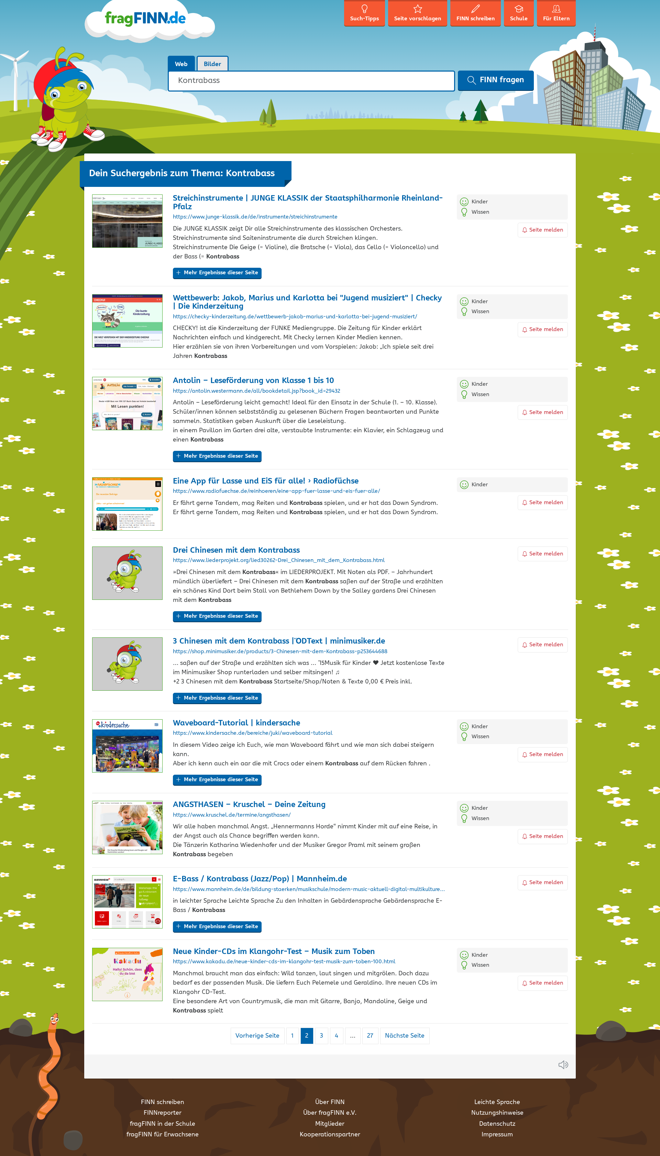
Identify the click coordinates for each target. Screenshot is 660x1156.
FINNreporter (163, 1113)
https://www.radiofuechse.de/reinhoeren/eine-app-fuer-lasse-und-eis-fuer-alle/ (276, 491)
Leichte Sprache (497, 1102)
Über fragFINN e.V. (329, 1113)
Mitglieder (329, 1124)
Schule (519, 18)
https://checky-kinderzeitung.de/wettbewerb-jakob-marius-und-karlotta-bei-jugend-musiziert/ (295, 317)
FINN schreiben (162, 1102)
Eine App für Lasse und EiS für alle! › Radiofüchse (266, 481)
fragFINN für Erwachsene (162, 1134)
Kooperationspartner (330, 1134)
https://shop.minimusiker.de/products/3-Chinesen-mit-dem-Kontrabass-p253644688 (280, 652)
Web (181, 64)
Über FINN (330, 1102)
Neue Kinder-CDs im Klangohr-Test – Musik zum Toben (274, 952)
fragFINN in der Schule (162, 1124)
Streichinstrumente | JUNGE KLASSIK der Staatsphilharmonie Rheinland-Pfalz (308, 202)
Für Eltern (556, 18)
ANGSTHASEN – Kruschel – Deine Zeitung (249, 805)
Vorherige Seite (257, 1036)
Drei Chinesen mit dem (236, 550)
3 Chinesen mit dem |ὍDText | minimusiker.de (279, 641)
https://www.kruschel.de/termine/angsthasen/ (232, 815)
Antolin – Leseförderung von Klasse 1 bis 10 (253, 381)
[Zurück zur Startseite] (150, 27)
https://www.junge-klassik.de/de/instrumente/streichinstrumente (255, 217)
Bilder (212, 64)
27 (372, 1036)
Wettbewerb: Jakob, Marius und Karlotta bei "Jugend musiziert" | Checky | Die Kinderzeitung (307, 302)
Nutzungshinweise (497, 1113)
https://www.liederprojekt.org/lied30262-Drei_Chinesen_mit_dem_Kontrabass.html (279, 560)
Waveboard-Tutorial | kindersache (236, 723)
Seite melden (546, 230)
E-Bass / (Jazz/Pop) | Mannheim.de (260, 879)
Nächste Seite (405, 1036)
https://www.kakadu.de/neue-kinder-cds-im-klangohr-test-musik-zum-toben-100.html (284, 962)
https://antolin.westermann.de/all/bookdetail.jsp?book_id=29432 (256, 391)
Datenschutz (497, 1124)
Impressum (497, 1134)
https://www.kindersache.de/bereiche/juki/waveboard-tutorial (252, 733)
